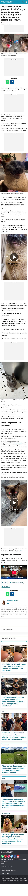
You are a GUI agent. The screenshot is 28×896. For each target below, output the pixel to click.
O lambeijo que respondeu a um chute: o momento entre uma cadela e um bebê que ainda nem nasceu (14, 667)
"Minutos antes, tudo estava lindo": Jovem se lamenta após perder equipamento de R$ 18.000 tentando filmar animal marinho (13, 803)
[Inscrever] (18, 856)
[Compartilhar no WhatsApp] (7, 82)
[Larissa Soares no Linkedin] (8, 604)
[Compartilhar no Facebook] (12, 82)
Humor (10, 23)
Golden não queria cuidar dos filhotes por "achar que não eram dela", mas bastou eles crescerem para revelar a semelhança (13, 839)
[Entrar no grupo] (2, 856)
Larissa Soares (5, 22)
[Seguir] (8, 856)
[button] (22, 2)
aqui (21, 550)
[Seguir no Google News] (5, 856)
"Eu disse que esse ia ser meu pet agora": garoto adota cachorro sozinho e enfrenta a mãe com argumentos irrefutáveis (13, 701)
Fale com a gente (5, 873)
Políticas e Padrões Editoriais (8, 870)
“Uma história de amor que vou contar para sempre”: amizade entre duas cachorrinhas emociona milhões (13, 769)
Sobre (2, 863)
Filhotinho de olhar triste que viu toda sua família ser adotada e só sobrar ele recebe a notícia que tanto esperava (14, 736)
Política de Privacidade (6, 867)
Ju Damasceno (18, 443)
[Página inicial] (10, 2)
